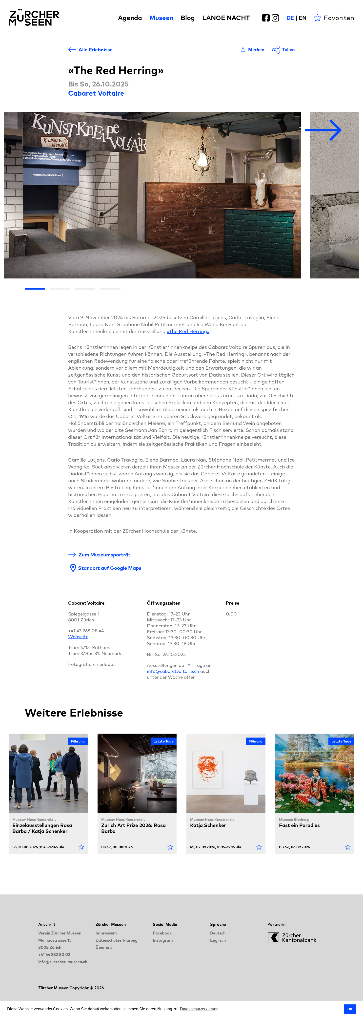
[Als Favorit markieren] (81, 847)
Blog (188, 18)
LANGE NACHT (226, 18)
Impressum (106, 933)
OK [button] (350, 1009)
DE (290, 17)
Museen (161, 18)
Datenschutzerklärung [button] (199, 1009)
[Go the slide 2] (60, 289)
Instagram (163, 940)
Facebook (162, 933)
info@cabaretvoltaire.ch (173, 671)
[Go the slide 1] (35, 289)
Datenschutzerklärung (117, 940)
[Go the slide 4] (110, 289)
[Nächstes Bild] (323, 130)
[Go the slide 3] (85, 289)
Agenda (130, 18)
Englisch (218, 940)
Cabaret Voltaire (96, 93)
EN (302, 17)
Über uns (104, 947)
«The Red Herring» (188, 331)
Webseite (78, 636)
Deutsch (217, 933)
